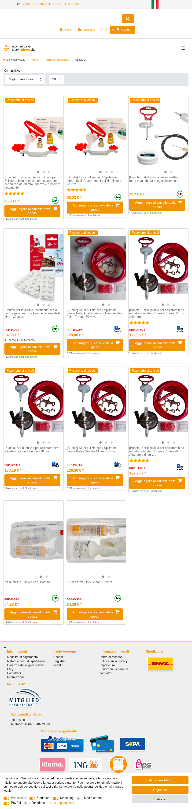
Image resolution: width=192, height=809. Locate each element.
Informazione (16, 677)
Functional (38, 803)
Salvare (160, 799)
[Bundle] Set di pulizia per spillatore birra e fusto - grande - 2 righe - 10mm (31, 449)
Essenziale (18, 798)
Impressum (107, 665)
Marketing (67, 798)
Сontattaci (14, 673)
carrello (58, 665)
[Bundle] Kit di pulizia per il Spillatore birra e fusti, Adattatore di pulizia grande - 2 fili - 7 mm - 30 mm (94, 313)
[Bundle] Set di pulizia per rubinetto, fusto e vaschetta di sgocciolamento (153, 179)
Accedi (58, 657)
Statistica (43, 798)
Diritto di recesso (111, 657)
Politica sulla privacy (114, 661)
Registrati (59, 661)
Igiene (34, 59)
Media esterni (93, 798)
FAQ (10, 669)
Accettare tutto (160, 780)
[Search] (128, 18)
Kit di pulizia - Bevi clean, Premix (89, 582)
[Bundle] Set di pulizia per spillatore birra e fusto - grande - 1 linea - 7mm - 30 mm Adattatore (156, 313)
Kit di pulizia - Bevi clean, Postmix (27, 582)
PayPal (16, 803)
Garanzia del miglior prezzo (25, 665)
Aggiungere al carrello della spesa (30, 211)
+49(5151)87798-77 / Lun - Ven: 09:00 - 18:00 (50, 4)
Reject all (160, 790)
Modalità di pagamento (22, 657)
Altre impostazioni (62, 803)
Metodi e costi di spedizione (26, 661)
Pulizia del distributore (56, 59)
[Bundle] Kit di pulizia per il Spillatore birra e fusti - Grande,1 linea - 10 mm (92, 449)
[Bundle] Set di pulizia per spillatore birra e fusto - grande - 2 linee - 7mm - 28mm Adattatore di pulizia (156, 451)
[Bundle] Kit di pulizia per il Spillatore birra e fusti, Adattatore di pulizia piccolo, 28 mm (94, 181)
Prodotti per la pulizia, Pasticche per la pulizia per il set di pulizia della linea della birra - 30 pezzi (32, 313)
